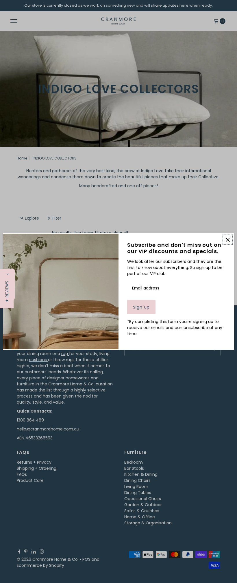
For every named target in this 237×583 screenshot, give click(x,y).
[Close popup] (228, 240)
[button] (7, 291)
